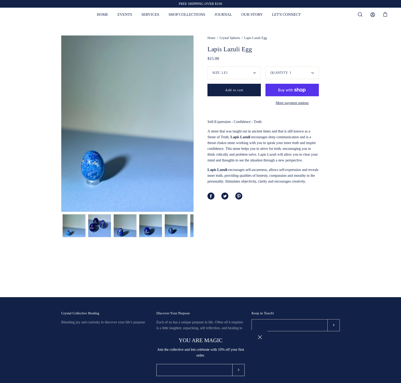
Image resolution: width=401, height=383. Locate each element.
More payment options (292, 103)
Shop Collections (186, 14)
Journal (223, 14)
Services (150, 14)
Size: (220, 72)
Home (102, 14)
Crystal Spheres (230, 38)
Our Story (252, 14)
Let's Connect (286, 14)
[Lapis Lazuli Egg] (74, 225)
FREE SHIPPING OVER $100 (200, 4)
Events (124, 14)
